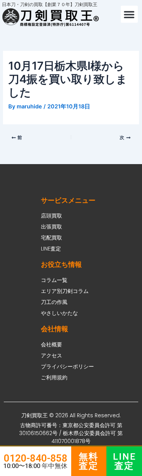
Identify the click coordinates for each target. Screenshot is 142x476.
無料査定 (88, 461)
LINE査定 (124, 461)
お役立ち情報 (61, 264)
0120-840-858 (35, 458)
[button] (129, 14)
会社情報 (54, 329)
